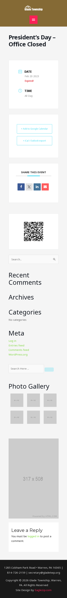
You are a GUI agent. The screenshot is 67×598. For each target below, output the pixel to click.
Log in (12, 340)
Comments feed (19, 350)
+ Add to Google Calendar (34, 128)
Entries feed (16, 345)
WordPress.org (18, 354)
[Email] (45, 186)
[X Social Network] (29, 186)
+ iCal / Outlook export (34, 140)
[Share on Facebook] (21, 186)
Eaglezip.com (43, 590)
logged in (33, 536)
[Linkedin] (37, 186)
